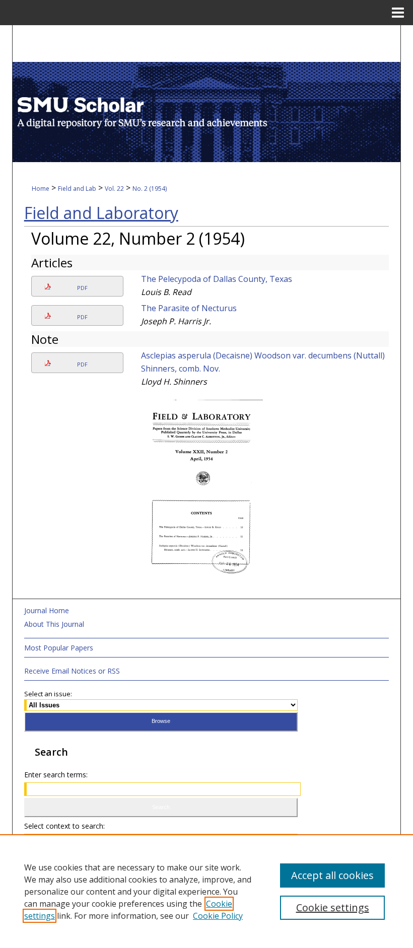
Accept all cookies (332, 875)
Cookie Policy (218, 915)
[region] (206, 891)
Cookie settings (332, 907)
